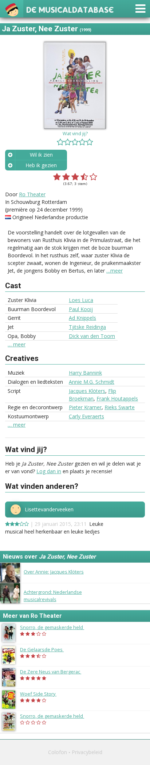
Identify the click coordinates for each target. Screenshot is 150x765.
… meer (16, 344)
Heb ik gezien (41, 165)
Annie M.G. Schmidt (91, 381)
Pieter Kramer (85, 407)
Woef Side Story (42, 693)
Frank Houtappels (117, 398)
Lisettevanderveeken (49, 509)
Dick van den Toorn (92, 336)
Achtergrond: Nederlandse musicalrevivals (53, 595)
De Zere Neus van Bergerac (54, 671)
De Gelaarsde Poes (45, 649)
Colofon (57, 752)
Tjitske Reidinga (87, 326)
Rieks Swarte (119, 407)
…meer (114, 270)
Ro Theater (32, 194)
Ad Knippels (82, 317)
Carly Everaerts (86, 416)
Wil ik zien (41, 154)
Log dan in (48, 471)
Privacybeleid (87, 752)
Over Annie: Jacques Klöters (54, 571)
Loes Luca (81, 300)
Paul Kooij (81, 309)
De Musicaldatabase (70, 9)
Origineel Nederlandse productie (50, 217)
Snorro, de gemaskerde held (55, 627)
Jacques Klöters (87, 390)
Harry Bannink (85, 372)
